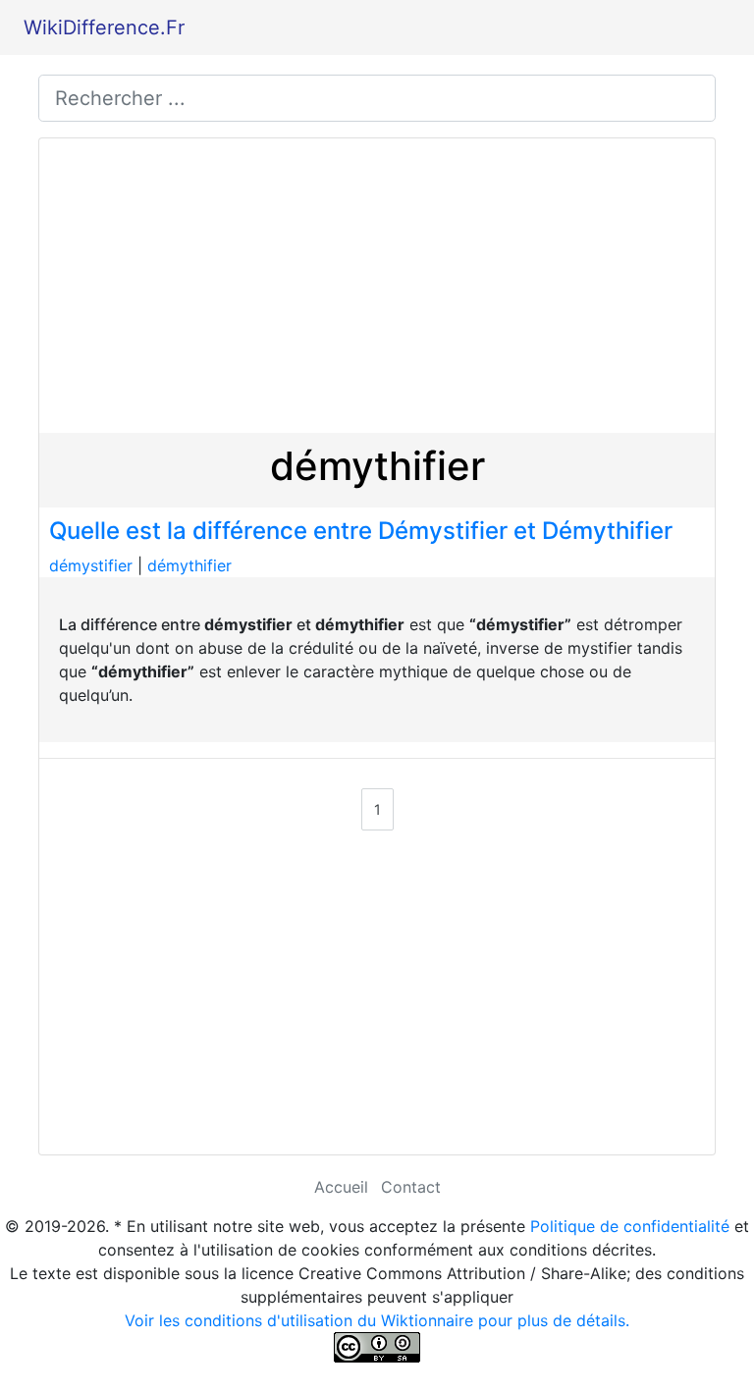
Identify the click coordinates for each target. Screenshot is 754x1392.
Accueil (341, 1187)
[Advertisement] (377, 285)
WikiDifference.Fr (104, 27)
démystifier (91, 565)
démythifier (189, 565)
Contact (411, 1187)
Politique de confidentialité (629, 1226)
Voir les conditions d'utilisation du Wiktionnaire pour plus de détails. (377, 1320)
